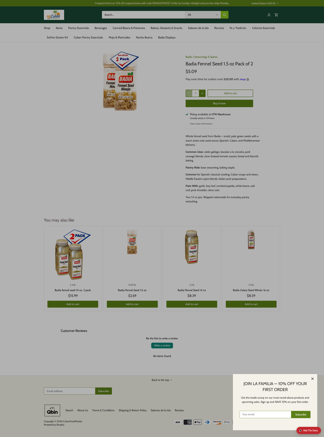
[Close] (312, 378)
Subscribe (300, 414)
